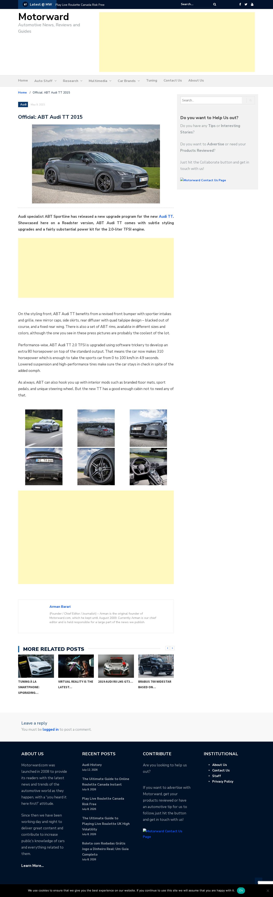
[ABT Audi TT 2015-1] (43, 428)
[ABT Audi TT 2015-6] (148, 466)
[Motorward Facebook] (240, 4)
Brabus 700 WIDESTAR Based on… (154, 684)
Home (23, 80)
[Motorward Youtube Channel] (252, 4)
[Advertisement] (177, 42)
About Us (196, 80)
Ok (241, 890)
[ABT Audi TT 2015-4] (43, 466)
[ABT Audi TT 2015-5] (96, 466)
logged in (51, 729)
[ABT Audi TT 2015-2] (96, 428)
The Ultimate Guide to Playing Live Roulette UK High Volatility (106, 823)
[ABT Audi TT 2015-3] (148, 428)
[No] (268, 890)
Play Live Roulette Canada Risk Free (80, 5)
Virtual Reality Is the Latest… (75, 684)
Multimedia (98, 81)
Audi (23, 105)
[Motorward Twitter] (246, 4)
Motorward (43, 16)
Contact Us (173, 80)
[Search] (214, 4)
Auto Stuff (43, 81)
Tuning (151, 80)
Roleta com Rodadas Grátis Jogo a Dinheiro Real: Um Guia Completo (105, 849)
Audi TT (166, 216)
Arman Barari (60, 606)
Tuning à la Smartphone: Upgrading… (28, 687)
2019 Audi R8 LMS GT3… (115, 681)
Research (70, 81)
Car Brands (127, 81)
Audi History (92, 765)
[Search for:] (194, 4)
